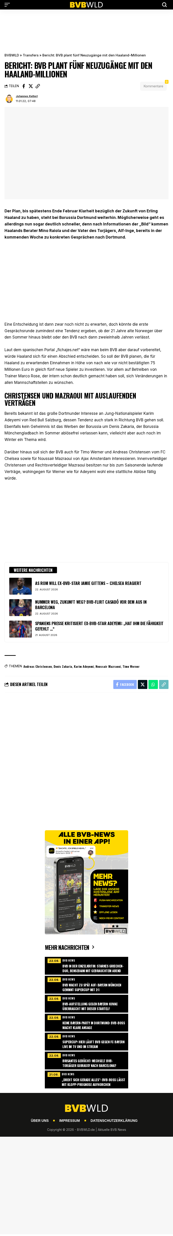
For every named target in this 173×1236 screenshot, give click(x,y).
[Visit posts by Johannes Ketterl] (9, 99)
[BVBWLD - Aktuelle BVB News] (86, 4)
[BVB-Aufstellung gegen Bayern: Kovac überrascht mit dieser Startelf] (86, 1003)
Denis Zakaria (63, 666)
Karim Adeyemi (84, 666)
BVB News (68, 960)
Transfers (31, 55)
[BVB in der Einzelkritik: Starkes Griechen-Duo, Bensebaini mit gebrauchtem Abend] (86, 965)
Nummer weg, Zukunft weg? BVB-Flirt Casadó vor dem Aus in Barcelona (90, 604)
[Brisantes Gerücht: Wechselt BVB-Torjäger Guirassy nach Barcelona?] (86, 1060)
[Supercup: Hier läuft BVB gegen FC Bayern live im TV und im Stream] (86, 1041)
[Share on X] (30, 86)
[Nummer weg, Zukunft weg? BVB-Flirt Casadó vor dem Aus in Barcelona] (20, 607)
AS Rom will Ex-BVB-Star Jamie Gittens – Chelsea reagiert (88, 583)
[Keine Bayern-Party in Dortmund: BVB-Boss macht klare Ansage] (86, 1022)
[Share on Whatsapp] (153, 684)
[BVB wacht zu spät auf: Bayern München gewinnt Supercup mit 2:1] (86, 984)
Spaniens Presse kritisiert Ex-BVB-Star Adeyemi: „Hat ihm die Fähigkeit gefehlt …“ (99, 625)
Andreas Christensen (37, 666)
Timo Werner (131, 666)
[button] (8, 5)
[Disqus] (86, 757)
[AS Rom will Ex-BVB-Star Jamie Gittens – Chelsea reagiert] (20, 586)
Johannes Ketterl (27, 96)
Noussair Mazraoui (108, 666)
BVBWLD (12, 55)
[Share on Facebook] (23, 86)
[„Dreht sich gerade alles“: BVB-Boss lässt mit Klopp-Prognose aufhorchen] (86, 1079)
